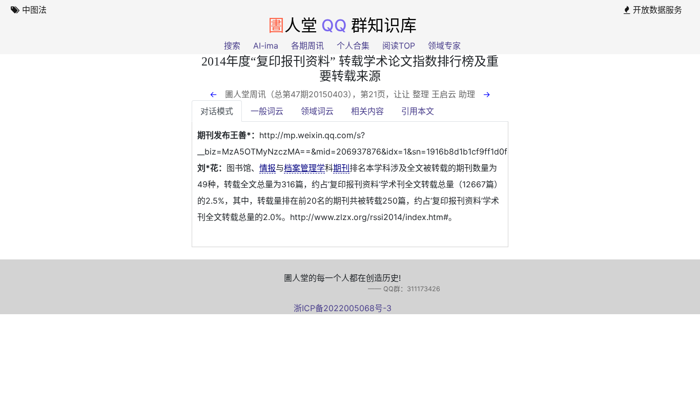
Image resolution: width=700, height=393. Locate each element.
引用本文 (417, 111)
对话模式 (216, 111)
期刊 (341, 168)
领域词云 (317, 111)
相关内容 (367, 111)
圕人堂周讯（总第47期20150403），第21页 (305, 94)
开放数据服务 (656, 10)
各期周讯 (307, 45)
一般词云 (267, 111)
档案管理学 (304, 168)
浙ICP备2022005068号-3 (343, 308)
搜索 (232, 45)
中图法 (33, 10)
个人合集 (353, 45)
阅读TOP (398, 45)
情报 (267, 168)
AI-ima (265, 45)
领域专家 (444, 45)
